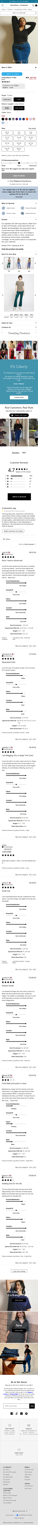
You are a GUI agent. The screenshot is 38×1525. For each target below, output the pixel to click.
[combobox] (27, 544)
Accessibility (7, 1503)
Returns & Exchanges (10, 1495)
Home (3, 9)
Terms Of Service (19, 1518)
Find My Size (29, 1486)
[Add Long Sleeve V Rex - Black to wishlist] (36, 18)
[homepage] (19, 5)
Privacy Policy (9, 1515)
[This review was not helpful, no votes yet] (34, 646)
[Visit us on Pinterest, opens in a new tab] (26, 1413)
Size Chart (28, 1488)
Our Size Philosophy (9, 1472)
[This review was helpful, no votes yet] (30, 646)
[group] (19, 1)
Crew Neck (7, 99)
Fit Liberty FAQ (8, 1477)
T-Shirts (10, 9)
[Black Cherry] (6, 119)
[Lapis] (20, 119)
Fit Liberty (6, 1474)
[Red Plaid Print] (34, 119)
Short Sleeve (7, 108)
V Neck (19, 99)
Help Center (7, 1493)
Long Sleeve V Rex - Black (23, 9)
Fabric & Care (7, 323)
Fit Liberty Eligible (10, 74)
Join (32, 1406)
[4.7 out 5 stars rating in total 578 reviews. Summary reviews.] (6, 81)
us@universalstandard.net (29, 1430)
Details (4, 219)
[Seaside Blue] (3, 122)
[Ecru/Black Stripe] (13, 119)
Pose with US (29, 1469)
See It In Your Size (9, 254)
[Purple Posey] (30, 119)
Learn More (11, 197)
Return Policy (7, 1498)
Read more (11, 577)
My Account (28, 1472)
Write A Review (19, 497)
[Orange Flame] (27, 119)
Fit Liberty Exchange (9, 1500)
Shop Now (19, 1300)
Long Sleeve (19, 108)
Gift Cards (28, 1474)
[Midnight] (23, 119)
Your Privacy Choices (25, 1515)
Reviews (5, 1484)
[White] (6, 122)
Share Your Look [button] (20, 415)
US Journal (6, 1479)
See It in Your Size (19, 13)
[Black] (3, 119)
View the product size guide (12, 249)
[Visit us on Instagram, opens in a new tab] (21, 1413)
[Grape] (16, 119)
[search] (33, 6)
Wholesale (6, 1482)
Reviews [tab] (15, 453)
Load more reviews (19, 1271)
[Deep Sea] (10, 119)
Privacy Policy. (14, 1394)
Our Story (6, 1469)
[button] (35, 67)
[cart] (36, 5)
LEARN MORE (19, 397)
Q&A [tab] (24, 453)
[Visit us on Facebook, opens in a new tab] (12, 1413)
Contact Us (6, 327)
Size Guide (32, 128)
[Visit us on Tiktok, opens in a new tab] (16, 1413)
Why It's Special (8, 203)
